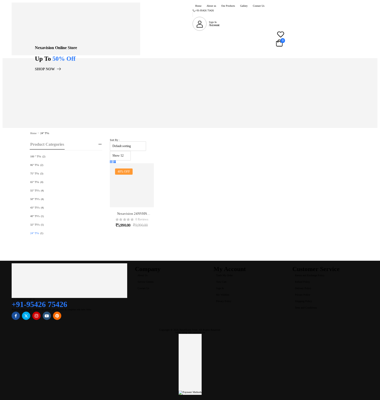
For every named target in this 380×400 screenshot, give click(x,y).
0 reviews (141, 219)
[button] (111, 162)
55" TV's (35, 190)
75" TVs (34, 173)
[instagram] (36, 316)
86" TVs (34, 165)
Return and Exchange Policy (309, 275)
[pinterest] (57, 316)
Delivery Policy (303, 288)
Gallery (244, 5)
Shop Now (45, 69)
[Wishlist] (280, 34)
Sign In (220, 288)
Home (198, 5)
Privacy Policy (223, 301)
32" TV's (35, 224)
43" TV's (35, 207)
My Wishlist (222, 294)
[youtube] (47, 316)
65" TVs (34, 182)
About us (211, 5)
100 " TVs (35, 156)
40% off (124, 171)
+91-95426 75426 (204, 10)
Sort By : (115, 140)
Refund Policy (302, 281)
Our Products (228, 5)
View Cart (221, 281)
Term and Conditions (306, 307)
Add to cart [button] (132, 227)
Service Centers (146, 281)
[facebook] (16, 316)
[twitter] (26, 316)
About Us (143, 275)
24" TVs (34, 233)
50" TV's (35, 199)
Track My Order (224, 275)
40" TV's (35, 216)
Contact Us (258, 5)
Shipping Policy (303, 301)
